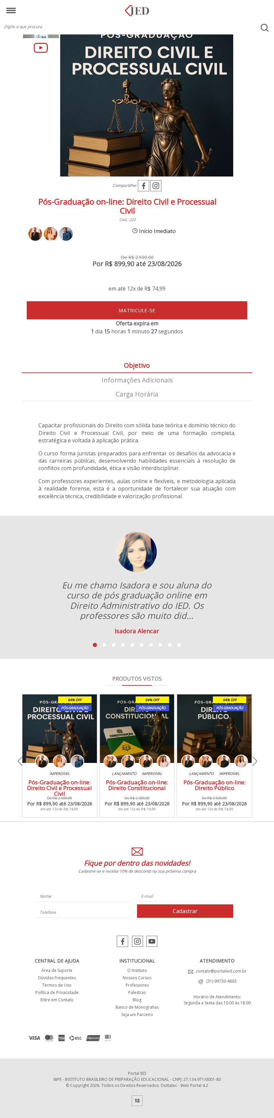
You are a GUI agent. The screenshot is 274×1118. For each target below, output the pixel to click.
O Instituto (137, 970)
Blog (137, 1000)
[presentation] (20, 761)
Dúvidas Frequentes (57, 978)
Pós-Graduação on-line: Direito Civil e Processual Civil (59, 787)
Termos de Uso (57, 985)
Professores (137, 985)
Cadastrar (185, 911)
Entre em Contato (57, 1000)
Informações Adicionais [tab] (137, 379)
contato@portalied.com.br (220, 971)
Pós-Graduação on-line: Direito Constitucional (137, 785)
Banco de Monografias (137, 1007)
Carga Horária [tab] (137, 394)
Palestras (137, 992)
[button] (95, 645)
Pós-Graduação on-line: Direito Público (214, 785)
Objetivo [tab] (137, 365)
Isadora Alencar (137, 631)
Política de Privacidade (57, 992)
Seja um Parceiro (137, 1014)
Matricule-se (137, 310)
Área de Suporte (57, 970)
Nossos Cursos (137, 978)
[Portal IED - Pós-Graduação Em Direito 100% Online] (137, 8)
